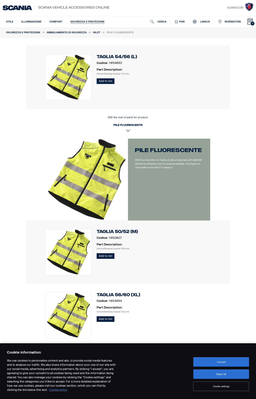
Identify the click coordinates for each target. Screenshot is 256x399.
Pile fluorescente (168, 150)
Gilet (96, 32)
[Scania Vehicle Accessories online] (17, 8)
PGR (182, 21)
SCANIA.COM (235, 7)
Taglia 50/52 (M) (117, 231)
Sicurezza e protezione (87, 21)
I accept (221, 362)
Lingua (204, 21)
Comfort (55, 21)
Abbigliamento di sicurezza (67, 32)
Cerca (161, 21)
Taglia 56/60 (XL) (118, 294)
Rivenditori (233, 21)
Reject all (221, 374)
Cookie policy (58, 390)
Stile (9, 21)
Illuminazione (31, 21)
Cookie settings (221, 386)
